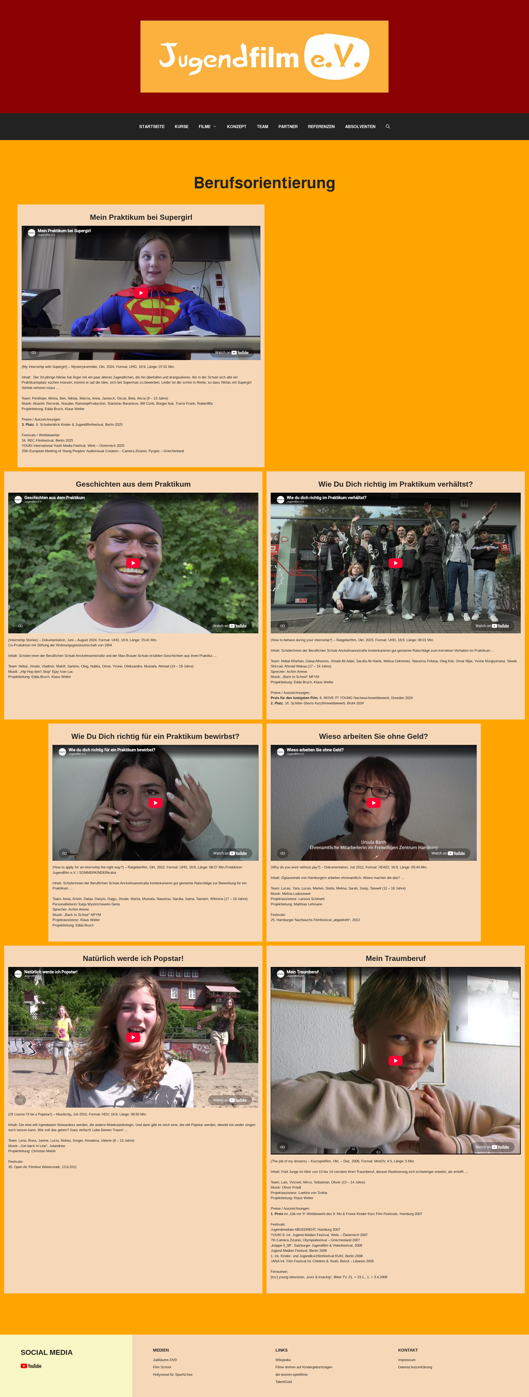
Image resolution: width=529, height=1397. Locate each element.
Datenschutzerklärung (415, 1367)
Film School (162, 1367)
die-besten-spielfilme (291, 1375)
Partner (288, 126)
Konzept (237, 126)
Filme (205, 126)
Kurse (181, 126)
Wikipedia (283, 1360)
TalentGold (283, 1382)
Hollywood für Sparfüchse (173, 1375)
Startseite (151, 126)
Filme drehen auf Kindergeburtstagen (303, 1367)
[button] (388, 126)
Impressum (407, 1360)
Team (262, 126)
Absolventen (360, 126)
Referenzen (321, 126)
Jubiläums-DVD (165, 1360)
